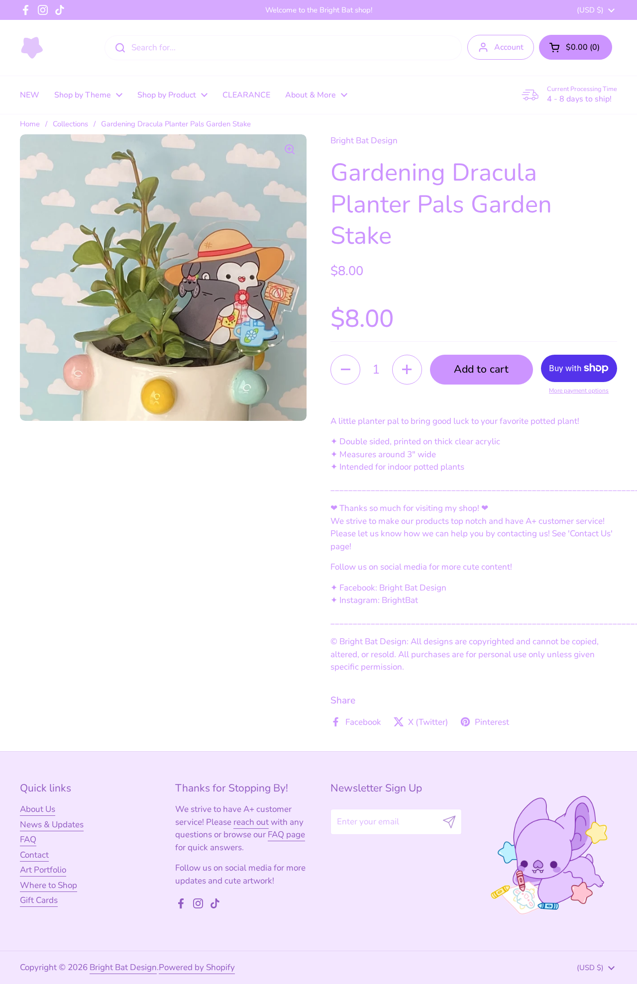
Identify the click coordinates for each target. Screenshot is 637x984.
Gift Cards (39, 900)
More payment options (579, 390)
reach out (251, 822)
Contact (34, 855)
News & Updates (52, 824)
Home (30, 124)
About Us (37, 809)
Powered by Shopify (197, 967)
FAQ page (286, 834)
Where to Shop (48, 885)
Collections (70, 124)
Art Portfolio (43, 870)
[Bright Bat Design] (32, 47)
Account (509, 47)
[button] (575, 47)
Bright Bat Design (123, 967)
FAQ (28, 839)
